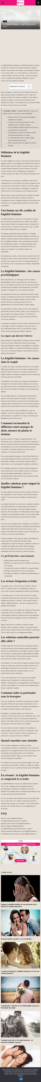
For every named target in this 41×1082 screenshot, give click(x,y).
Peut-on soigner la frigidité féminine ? (12, 826)
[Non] (39, 1075)
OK (21, 1079)
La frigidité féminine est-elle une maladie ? (14, 821)
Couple (4, 21)
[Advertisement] (20, 48)
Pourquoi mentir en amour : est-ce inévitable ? (16, 939)
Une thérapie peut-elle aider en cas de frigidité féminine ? (19, 834)
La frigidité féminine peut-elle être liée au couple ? (16, 828)
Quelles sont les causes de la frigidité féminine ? (16, 823)
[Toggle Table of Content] (28, 86)
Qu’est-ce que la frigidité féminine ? (12, 818)
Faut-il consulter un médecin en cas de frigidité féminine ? (19, 831)
